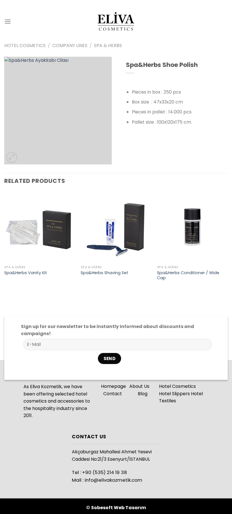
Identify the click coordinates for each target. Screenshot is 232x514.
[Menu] (7, 21)
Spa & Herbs (108, 45)
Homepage (113, 386)
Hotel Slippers (174, 393)
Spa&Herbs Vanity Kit (25, 273)
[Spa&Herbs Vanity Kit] (39, 226)
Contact (113, 393)
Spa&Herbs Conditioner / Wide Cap (188, 275)
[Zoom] (11, 157)
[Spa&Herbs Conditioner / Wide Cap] (192, 226)
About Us (138, 386)
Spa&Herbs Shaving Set (104, 273)
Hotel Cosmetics (25, 45)
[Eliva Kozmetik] (116, 21)
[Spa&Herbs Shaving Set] (116, 226)
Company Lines (69, 45)
